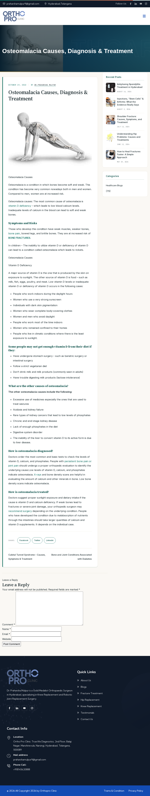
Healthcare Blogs (114, 185)
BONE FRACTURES (19, 237)
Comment (8, 624)
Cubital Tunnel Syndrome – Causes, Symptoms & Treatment (26, 556)
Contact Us (87, 719)
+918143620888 (21, 769)
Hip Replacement (90, 699)
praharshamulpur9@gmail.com (23, 3)
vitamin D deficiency (19, 205)
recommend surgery (20, 511)
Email (6, 634)
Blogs (84, 686)
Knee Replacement (91, 706)
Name (6, 629)
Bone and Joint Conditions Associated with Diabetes (71, 556)
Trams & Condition (114, 790)
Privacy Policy (136, 790)
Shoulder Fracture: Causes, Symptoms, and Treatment (129, 119)
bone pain (14, 233)
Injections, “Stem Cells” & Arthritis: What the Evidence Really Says (130, 101)
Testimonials (87, 712)
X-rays (37, 474)
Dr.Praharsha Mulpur (45, 85)
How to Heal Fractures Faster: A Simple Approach (128, 154)
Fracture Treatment (92, 693)
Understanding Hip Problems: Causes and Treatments (128, 137)
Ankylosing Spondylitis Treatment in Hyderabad (129, 85)
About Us (86, 680)
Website (6, 639)
